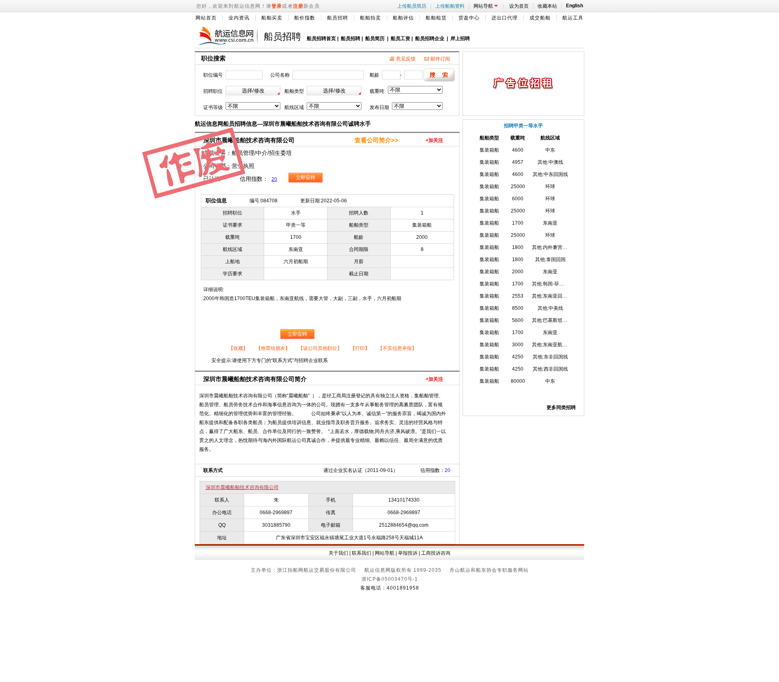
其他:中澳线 (550, 162)
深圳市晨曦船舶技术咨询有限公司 (242, 487)
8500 (517, 308)
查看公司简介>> (376, 140)
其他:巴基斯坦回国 (552, 320)
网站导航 (487, 6)
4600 (517, 150)
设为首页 (519, 6)
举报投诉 (407, 553)
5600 (517, 320)
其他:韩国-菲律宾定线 (555, 284)
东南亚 (550, 223)
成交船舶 (540, 18)
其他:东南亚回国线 (552, 296)
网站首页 (206, 18)
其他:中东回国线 (550, 174)
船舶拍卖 (370, 18)
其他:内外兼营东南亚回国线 (562, 247)
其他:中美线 (550, 308)
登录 (276, 6)
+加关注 (434, 140)
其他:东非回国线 (550, 357)
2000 (517, 272)
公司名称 (280, 75)
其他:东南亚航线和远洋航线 (562, 344)
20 (274, 179)
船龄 (374, 75)
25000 (518, 186)
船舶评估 (403, 18)
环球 (550, 186)
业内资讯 (239, 18)
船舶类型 (294, 91)
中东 (550, 150)
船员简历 (375, 38)
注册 (298, 6)
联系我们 (361, 553)
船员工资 (400, 38)
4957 (517, 162)
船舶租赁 (436, 18)
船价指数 (304, 18)
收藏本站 (548, 6)
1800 (517, 247)
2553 (517, 296)
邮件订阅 (440, 59)
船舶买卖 (271, 18)
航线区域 (294, 107)
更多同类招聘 (561, 407)
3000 (517, 344)
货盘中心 (469, 18)
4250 (517, 357)
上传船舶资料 (451, 6)
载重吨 (377, 91)
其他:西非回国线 (550, 369)
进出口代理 (504, 18)
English (573, 6)
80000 (518, 381)
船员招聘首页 (321, 38)
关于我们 (338, 553)
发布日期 (379, 107)
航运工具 (572, 18)
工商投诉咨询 (435, 553)
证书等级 (213, 107)
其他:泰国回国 (550, 259)
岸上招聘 (460, 38)
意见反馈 (405, 59)
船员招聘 (337, 18)
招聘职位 (213, 91)
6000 (517, 199)
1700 (517, 223)
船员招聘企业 (429, 38)
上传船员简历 (413, 6)
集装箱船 (489, 150)
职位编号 (213, 75)
